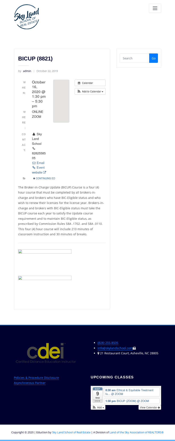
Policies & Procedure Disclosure (36, 378)
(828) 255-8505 (108, 343)
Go (154, 58)
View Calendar (149, 407)
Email (40, 163)
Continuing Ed (45, 178)
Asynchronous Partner (30, 383)
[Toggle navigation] (155, 8)
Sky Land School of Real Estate (71, 432)
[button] (90, 91)
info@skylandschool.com (115, 348)
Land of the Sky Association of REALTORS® (136, 432)
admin (24, 71)
